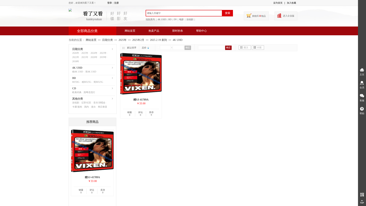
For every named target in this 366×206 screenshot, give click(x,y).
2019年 (103, 57)
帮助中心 (201, 30)
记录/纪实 (86, 102)
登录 (109, 3)
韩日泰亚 (102, 106)
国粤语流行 (89, 92)
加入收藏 (291, 3)
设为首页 (278, 3)
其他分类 (77, 98)
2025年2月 (138, 40)
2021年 (84, 57)
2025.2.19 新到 (158, 40)
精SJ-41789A (140, 99)
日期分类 (107, 40)
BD (74, 78)
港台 (93, 106)
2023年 (103, 53)
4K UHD (177, 40)
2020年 (94, 57)
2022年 (75, 57)
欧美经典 (76, 92)
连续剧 (75, 102)
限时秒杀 (177, 30)
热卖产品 (153, 30)
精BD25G (86, 82)
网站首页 (130, 30)
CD (74, 88)
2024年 (94, 53)
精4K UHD (77, 71)
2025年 (123, 40)
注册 (116, 3)
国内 (86, 106)
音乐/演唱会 (99, 102)
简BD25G (98, 82)
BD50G (75, 82)
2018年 (75, 61)
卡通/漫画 (77, 106)
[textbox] (184, 13)
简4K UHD (90, 71)
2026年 (75, 53)
